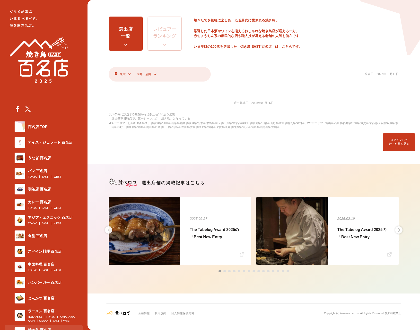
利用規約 (160, 313)
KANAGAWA (67, 316)
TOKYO (32, 176)
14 (283, 271)
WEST (57, 176)
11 (268, 271)
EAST (45, 176)
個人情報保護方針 (182, 313)
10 (263, 271)
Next (398, 230)
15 (288, 271)
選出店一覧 (126, 33)
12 (273, 271)
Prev (108, 230)
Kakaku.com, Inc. (350, 313)
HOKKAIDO (35, 316)
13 (278, 271)
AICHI (31, 320)
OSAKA (43, 320)
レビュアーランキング (164, 33)
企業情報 (144, 313)
